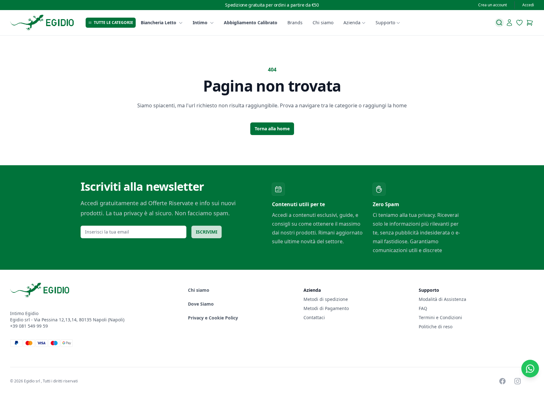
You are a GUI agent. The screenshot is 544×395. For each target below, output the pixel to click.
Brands (295, 22)
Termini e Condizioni (440, 317)
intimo (200, 22)
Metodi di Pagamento (326, 308)
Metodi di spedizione (325, 299)
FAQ (423, 308)
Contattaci (314, 317)
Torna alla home (272, 129)
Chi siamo (323, 22)
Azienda (351, 22)
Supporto (385, 22)
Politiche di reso (435, 327)
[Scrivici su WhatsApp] (530, 368)
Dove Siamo (201, 304)
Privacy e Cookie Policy (213, 318)
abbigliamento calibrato (250, 22)
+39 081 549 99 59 (29, 326)
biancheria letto (158, 22)
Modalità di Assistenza (442, 299)
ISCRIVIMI (206, 232)
